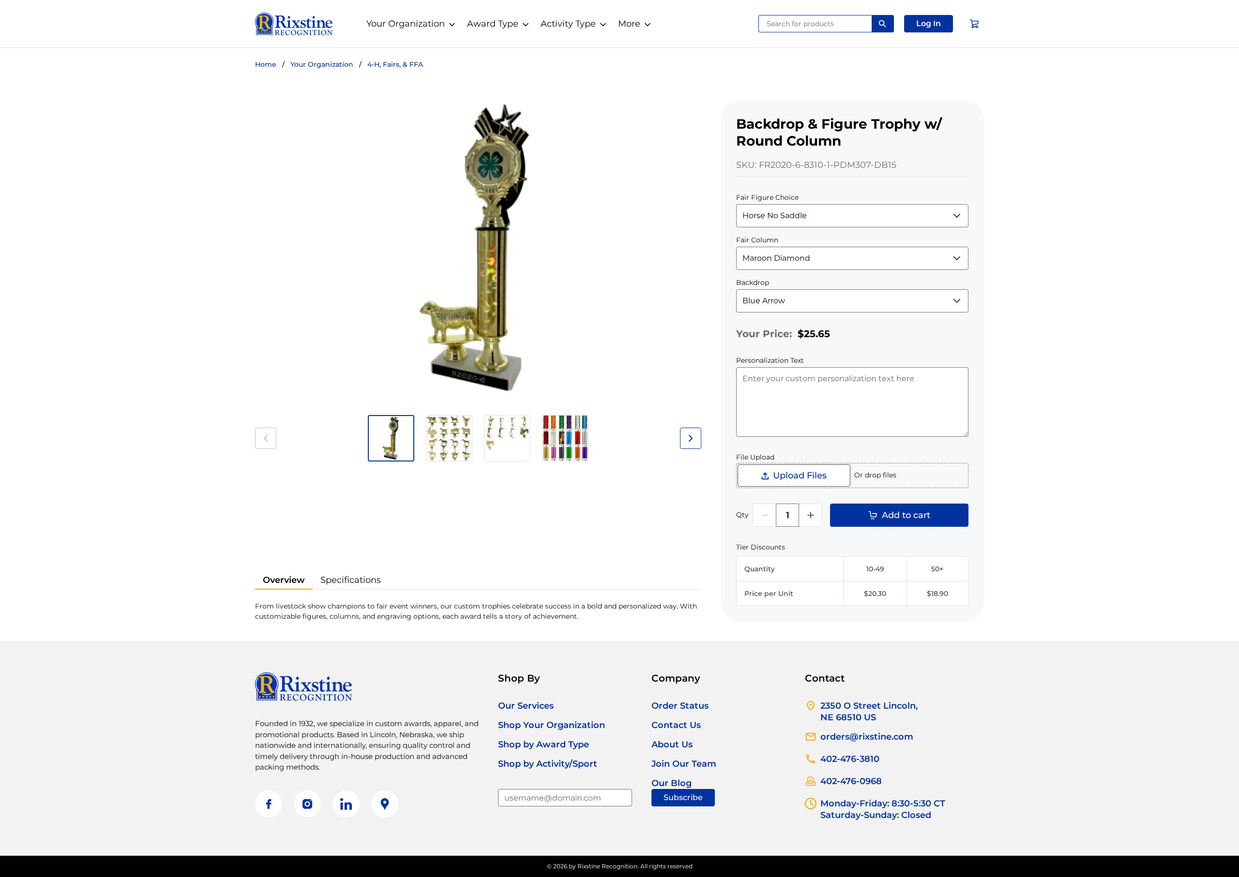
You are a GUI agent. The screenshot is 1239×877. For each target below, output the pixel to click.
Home (265, 64)
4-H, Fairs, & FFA (395, 64)
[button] (928, 23)
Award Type (492, 23)
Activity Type (568, 23)
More (629, 23)
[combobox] (815, 23)
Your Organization (405, 23)
